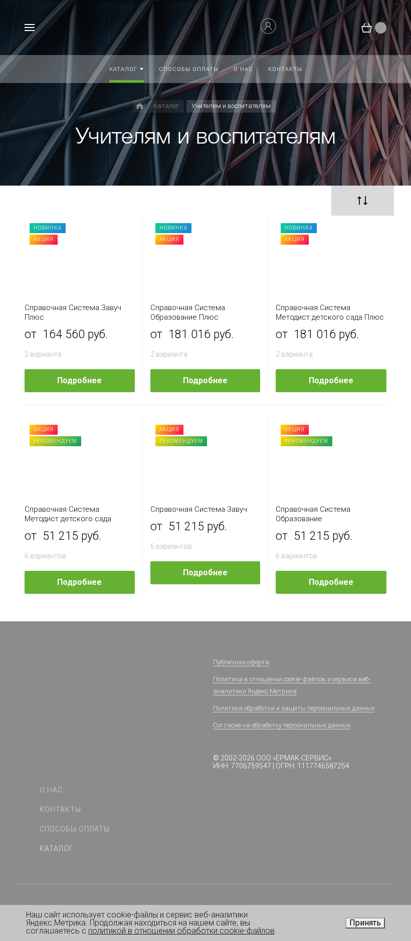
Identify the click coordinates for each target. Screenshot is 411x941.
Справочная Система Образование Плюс (187, 312)
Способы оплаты (75, 829)
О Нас (51, 790)
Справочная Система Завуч (198, 509)
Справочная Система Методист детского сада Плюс (330, 312)
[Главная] (139, 106)
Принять (365, 922)
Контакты (60, 809)
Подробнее (79, 380)
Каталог (57, 848)
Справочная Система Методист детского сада (68, 514)
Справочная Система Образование (313, 514)
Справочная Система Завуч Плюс (73, 312)
